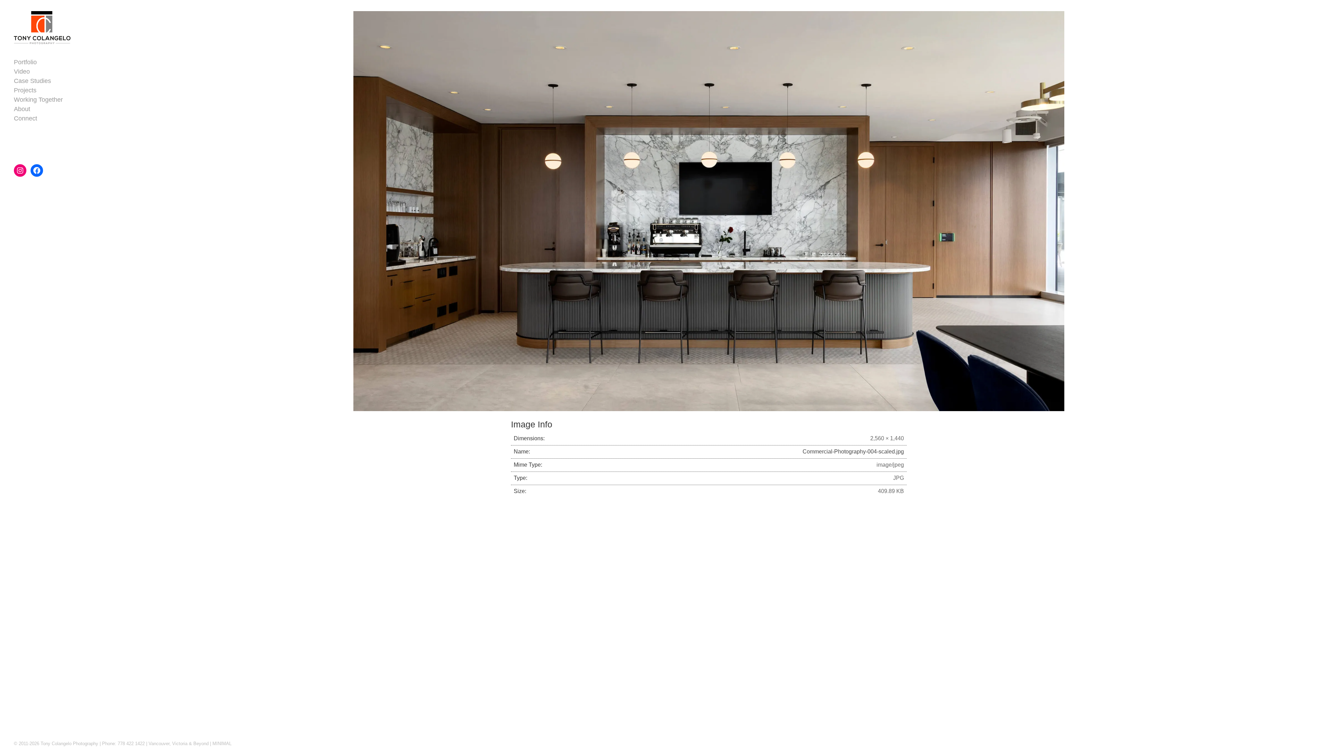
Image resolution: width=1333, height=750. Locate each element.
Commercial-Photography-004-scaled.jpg (853, 452)
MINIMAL (222, 743)
